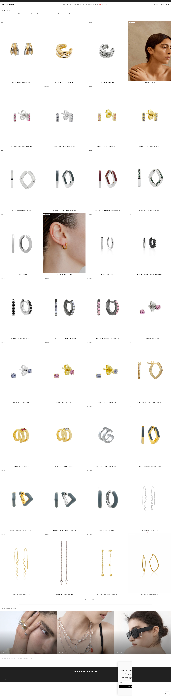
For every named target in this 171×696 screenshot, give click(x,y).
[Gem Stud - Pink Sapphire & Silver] (149, 307)
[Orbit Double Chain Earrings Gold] (107, 563)
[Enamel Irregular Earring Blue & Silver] (64, 499)
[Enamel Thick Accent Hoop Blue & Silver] (64, 179)
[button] (162, 4)
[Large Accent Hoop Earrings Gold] (149, 563)
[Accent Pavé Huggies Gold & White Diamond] (149, 371)
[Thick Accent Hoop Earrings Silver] (21, 179)
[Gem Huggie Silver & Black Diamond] (21, 307)
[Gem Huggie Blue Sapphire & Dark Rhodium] (64, 307)
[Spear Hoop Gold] (149, 51)
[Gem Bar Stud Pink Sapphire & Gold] (107, 115)
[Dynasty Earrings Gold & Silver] (21, 51)
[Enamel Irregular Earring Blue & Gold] (21, 499)
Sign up (130, 686)
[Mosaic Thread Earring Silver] (149, 499)
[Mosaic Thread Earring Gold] (21, 563)
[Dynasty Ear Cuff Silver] (107, 51)
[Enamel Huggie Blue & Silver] (107, 499)
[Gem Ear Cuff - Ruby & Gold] (21, 435)
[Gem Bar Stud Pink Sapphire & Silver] (21, 115)
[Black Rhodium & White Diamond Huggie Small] (149, 243)
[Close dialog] (168, 664)
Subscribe (79, 661)
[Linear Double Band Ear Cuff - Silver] (107, 435)
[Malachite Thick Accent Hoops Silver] (149, 179)
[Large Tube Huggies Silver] (21, 243)
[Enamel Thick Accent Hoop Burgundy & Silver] (107, 179)
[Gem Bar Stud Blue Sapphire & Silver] (64, 115)
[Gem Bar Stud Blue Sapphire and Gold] (149, 115)
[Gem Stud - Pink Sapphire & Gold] (64, 371)
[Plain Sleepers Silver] (107, 243)
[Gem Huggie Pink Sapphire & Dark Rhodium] (107, 307)
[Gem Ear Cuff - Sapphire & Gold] (64, 435)
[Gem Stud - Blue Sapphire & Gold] (107, 371)
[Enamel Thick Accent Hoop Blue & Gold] (149, 435)
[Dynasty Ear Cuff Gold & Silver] (64, 51)
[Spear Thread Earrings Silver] (64, 563)
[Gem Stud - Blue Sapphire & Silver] (21, 371)
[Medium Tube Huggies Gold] (64, 243)
